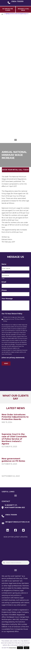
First (3, 271)
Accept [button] (20, 647)
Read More (12, 647)
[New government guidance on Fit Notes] (15, 461)
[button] (15, 169)
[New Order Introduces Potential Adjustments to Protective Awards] (15, 418)
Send (6, 363)
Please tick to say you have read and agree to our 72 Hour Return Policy (14, 319)
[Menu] (15, 140)
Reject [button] (26, 647)
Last (3, 278)
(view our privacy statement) (13, 358)
